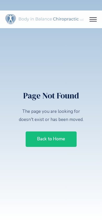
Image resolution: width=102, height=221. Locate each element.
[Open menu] (93, 19)
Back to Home (51, 139)
